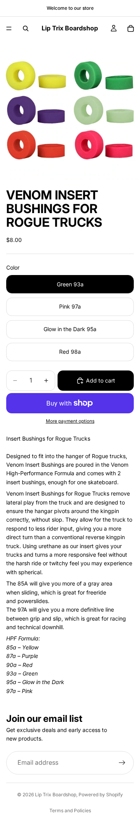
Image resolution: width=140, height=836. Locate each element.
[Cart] (130, 28)
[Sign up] (122, 763)
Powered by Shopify (101, 794)
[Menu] (9, 28)
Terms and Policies (70, 810)
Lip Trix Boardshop (55, 794)
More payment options (70, 421)
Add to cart (100, 380)
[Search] (25, 28)
